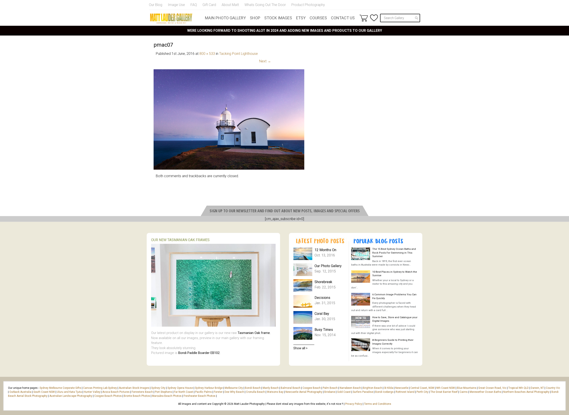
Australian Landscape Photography (70, 395)
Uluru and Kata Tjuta (69, 391)
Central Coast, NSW (422, 387)
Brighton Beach (372, 387)
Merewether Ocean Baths (485, 391)
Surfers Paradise (363, 391)
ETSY (301, 18)
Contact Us (343, 18)
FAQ (193, 5)
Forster (218, 391)
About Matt (230, 5)
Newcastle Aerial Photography (303, 391)
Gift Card (209, 5)
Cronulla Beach (255, 391)
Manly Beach (271, 387)
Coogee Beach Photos (108, 395)
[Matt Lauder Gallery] (171, 18)
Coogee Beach (312, 387)
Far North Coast (183, 391)
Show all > (300, 348)
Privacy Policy (353, 403)
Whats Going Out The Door (265, 5)
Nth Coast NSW (445, 387)
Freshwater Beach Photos (199, 395)
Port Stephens (163, 391)
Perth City (422, 391)
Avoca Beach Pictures (116, 391)
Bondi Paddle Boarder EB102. (199, 353)
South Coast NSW (44, 391)
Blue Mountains (466, 387)
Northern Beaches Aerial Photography (526, 391)
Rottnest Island (405, 391)
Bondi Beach (253, 387)
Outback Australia (20, 391)
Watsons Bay (275, 391)
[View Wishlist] (374, 18)
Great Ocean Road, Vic (492, 387)
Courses (318, 18)
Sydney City (158, 387)
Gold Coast (344, 391)
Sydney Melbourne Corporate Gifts (61, 387)
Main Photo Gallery (225, 18)
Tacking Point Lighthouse (238, 54)
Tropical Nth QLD (518, 387)
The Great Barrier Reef (444, 391)
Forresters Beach (142, 391)
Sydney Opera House (180, 387)
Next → (265, 61)
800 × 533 (207, 54)
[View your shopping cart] (363, 18)
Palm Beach (330, 387)
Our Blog (155, 5)
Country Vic (553, 387)
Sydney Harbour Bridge (209, 387)
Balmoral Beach (291, 387)
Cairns (464, 391)
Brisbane (329, 391)
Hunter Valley (92, 391)
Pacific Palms (203, 391)
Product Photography (308, 5)
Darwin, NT (537, 387)
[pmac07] (229, 168)
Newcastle (401, 387)
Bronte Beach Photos (137, 395)
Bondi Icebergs (384, 391)
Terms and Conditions (377, 403)
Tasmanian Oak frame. (254, 333)
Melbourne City (234, 387)
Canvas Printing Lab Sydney (100, 387)
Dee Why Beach (234, 391)
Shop (255, 18)
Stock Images (278, 18)
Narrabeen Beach (350, 387)
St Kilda (388, 387)
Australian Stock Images (134, 387)
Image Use (176, 5)
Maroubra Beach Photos (167, 395)
